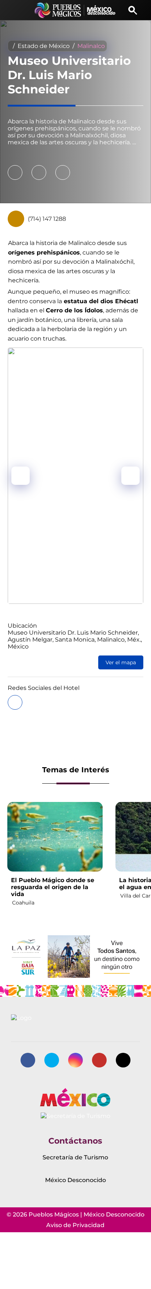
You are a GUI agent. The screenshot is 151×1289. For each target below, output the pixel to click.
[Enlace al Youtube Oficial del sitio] (99, 1060)
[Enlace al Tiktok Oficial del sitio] (123, 1060)
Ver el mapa (121, 662)
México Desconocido (75, 1180)
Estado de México (44, 45)
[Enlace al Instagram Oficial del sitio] (75, 1060)
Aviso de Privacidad (75, 1225)
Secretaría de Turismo (75, 1157)
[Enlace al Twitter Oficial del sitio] (51, 1060)
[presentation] (20, 476)
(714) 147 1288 (47, 218)
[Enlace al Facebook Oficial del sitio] (28, 1060)
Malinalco (91, 45)
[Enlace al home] (75, 10)
